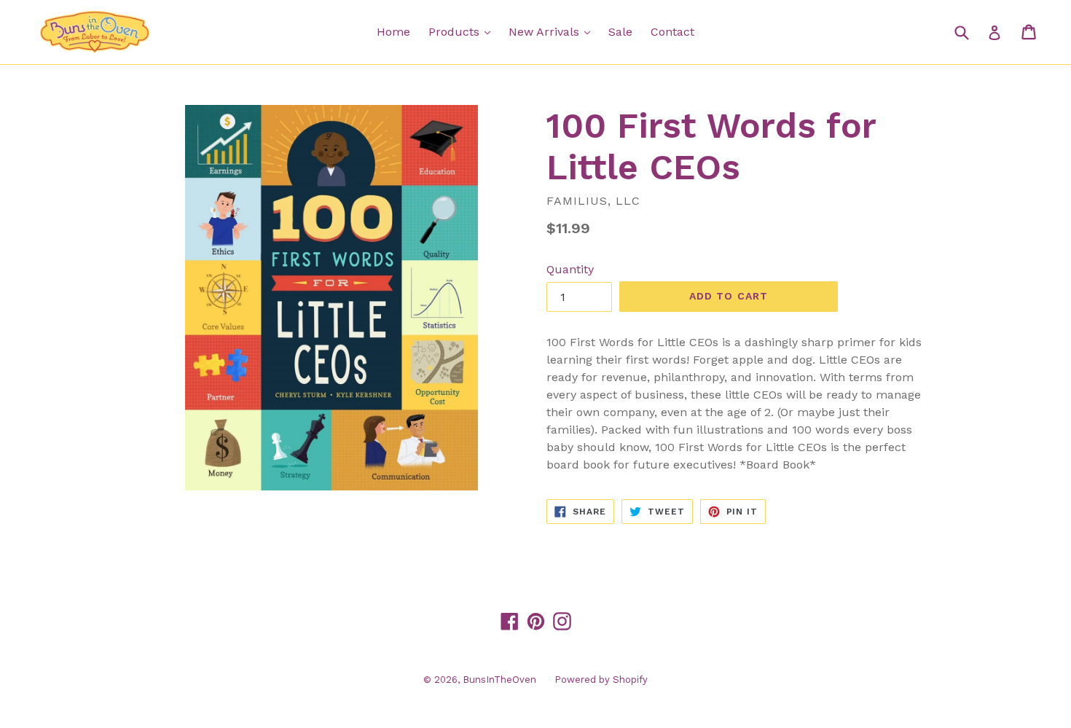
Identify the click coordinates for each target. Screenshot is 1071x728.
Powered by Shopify (601, 679)
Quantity (570, 269)
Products (463, 31)
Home (393, 32)
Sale (620, 32)
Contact (672, 32)
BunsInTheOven (499, 679)
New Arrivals (553, 31)
